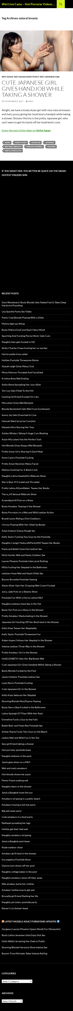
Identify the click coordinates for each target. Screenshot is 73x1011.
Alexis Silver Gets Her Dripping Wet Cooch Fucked (28, 585)
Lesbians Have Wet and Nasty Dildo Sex (22, 573)
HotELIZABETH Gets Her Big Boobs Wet (23, 658)
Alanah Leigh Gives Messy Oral (18, 366)
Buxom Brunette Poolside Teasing (19, 579)
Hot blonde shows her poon (16, 774)
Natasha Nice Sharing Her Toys (18, 427)
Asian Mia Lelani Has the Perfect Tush (21, 439)
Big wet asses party (12, 810)
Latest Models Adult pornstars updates (31, 921)
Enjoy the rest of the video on (26, 130)
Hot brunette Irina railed (15, 354)
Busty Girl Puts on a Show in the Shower (23, 609)
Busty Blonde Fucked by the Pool (19, 670)
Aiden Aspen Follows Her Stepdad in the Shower (27, 640)
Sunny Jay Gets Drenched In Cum (19, 415)
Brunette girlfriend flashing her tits (20, 896)
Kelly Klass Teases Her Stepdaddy (19, 628)
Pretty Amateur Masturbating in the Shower (25, 616)
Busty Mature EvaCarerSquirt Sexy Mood (23, 329)
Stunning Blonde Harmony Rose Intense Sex (24, 947)
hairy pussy (21, 142)
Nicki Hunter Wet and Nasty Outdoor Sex (23, 555)
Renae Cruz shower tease (15, 908)
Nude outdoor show (12, 847)
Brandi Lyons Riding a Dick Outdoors (21, 518)
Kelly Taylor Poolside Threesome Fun (21, 634)
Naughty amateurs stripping (16, 835)
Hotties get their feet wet (15, 829)
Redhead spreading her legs (16, 823)
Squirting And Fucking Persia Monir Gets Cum (26, 335)
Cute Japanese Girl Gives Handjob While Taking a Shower (33, 88)
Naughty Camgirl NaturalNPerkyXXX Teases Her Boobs (31, 542)
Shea (30, 101)
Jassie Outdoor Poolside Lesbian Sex (21, 676)
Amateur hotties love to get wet (18, 890)
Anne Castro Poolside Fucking (17, 457)
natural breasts (13, 146)
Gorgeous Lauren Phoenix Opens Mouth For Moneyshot (31, 929)
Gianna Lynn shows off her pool (18, 865)
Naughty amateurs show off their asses (22, 877)
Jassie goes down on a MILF (16, 762)
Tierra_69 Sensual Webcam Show (19, 494)
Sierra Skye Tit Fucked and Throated (20, 482)
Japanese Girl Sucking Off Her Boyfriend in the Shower (30, 622)
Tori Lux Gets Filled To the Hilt (17, 390)
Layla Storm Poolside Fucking (17, 682)
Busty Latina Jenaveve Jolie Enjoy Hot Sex (23, 935)
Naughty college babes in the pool (19, 871)
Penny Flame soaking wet (15, 780)
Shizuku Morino (34, 146)
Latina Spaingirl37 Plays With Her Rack (22, 713)
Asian (7, 142)
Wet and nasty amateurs (14, 768)
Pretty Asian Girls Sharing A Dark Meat (22, 451)
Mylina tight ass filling (13, 323)
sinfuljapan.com (13, 151)
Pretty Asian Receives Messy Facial (20, 463)
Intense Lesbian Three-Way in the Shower (23, 646)
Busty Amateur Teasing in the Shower (21, 506)
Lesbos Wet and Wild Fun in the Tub (20, 737)
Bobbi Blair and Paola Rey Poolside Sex (22, 725)
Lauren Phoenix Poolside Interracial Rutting (25, 561)
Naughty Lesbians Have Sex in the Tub (21, 603)
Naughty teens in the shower (17, 786)
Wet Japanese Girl (50, 76)
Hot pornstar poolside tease (16, 749)
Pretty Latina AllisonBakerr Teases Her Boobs (25, 488)
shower (51, 146)
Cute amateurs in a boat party (17, 816)
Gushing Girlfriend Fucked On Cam (20, 396)
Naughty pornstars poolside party (19, 902)
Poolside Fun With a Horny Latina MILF (22, 597)
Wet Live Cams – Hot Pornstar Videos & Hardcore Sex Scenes (29, 4)
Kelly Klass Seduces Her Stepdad (19, 695)
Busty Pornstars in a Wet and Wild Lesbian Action (28, 512)
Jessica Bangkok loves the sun (17, 792)
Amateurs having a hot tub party (18, 804)
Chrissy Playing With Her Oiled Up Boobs (23, 524)
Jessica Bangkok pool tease (16, 841)
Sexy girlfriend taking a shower (18, 743)
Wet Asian (7, 76)
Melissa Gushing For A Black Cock (20, 469)
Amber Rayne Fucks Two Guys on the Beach (24, 731)
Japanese (49, 142)
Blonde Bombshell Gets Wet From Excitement (26, 408)
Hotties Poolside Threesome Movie (20, 360)
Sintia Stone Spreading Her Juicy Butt (21, 384)
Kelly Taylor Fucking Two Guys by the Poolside (26, 536)
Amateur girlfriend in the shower (19, 853)
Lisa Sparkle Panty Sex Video (17, 311)
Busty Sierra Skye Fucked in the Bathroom (23, 707)
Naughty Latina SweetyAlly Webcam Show (24, 475)
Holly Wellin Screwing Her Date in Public (23, 941)
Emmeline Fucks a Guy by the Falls (20, 719)
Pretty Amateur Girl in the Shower (20, 652)
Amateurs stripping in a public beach (21, 798)
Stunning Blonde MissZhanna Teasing (21, 701)
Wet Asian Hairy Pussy (26, 76)
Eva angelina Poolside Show (16, 859)
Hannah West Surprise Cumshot (18, 421)
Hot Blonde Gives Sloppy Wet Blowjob (22, 445)
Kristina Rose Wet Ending (15, 378)
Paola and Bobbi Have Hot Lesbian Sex (22, 549)
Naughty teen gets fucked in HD (18, 341)
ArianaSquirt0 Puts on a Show (17, 500)
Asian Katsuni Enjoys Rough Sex (18, 530)
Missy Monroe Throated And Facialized (22, 372)
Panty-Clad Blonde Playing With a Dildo (23, 317)
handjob (35, 142)
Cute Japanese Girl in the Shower (19, 689)
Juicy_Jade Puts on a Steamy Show (20, 591)
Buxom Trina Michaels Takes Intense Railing (24, 953)
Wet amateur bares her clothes (18, 883)
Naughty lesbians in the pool (16, 756)
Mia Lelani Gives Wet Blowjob (17, 402)
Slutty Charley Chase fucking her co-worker (25, 348)
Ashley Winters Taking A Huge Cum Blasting (25, 433)
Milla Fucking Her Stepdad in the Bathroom (24, 567)
